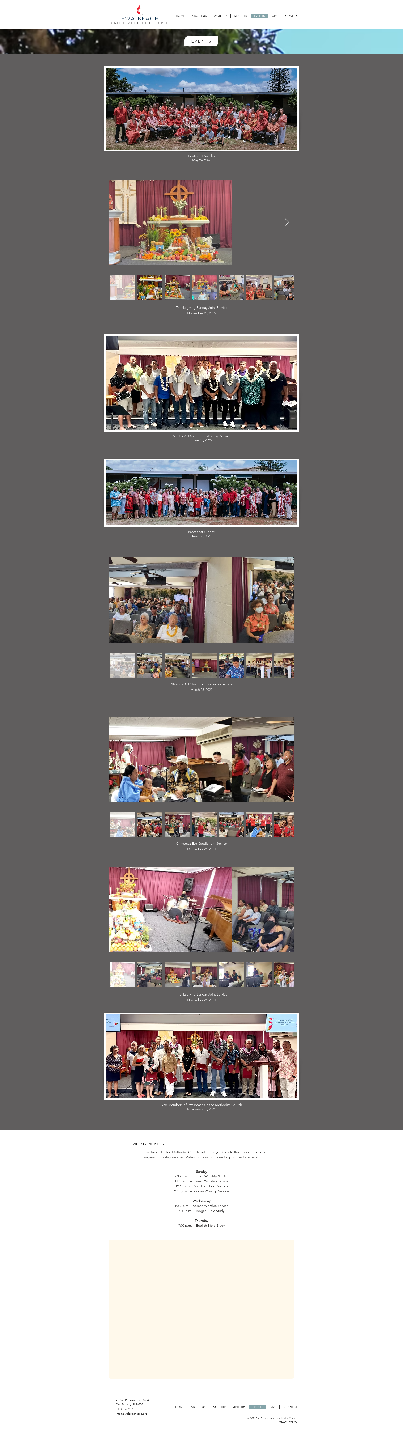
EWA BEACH (140, 18)
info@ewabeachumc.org (132, 1414)
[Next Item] (286, 222)
